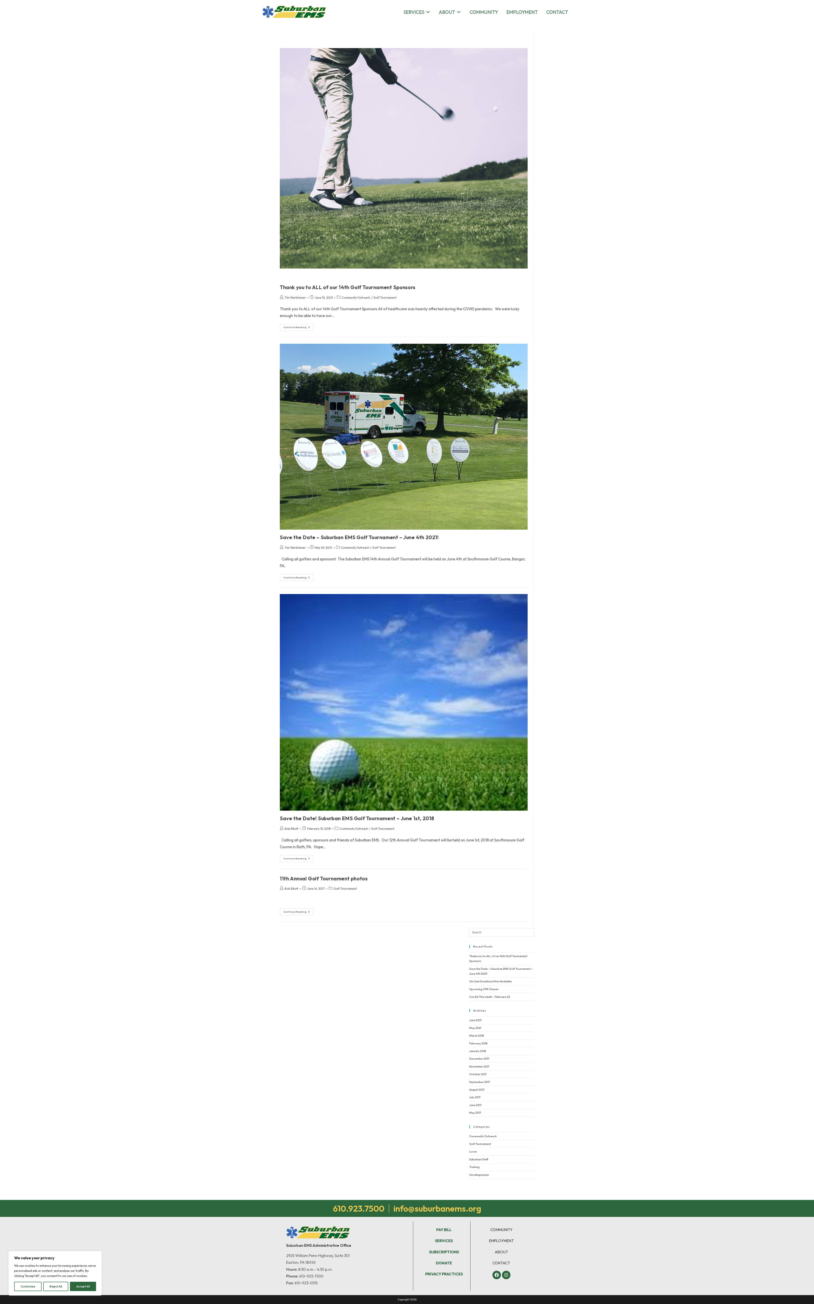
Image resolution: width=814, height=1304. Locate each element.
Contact (557, 12)
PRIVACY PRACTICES (444, 1274)
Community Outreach (356, 297)
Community (484, 12)
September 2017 (479, 1082)
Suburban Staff (478, 1159)
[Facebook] (496, 1275)
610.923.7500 (359, 1208)
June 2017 (475, 1105)
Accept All (83, 1286)
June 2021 (475, 1020)
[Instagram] (506, 1275)
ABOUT (501, 1252)
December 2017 (479, 1058)
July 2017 (475, 1097)
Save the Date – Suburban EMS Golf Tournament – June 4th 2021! (359, 537)
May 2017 (475, 1112)
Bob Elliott (291, 829)
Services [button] (413, 12)
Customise (28, 1286)
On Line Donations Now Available (490, 981)
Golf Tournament (384, 297)
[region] (55, 1273)
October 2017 (478, 1074)
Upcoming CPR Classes (484, 989)
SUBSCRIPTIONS (444, 1252)
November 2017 (479, 1066)
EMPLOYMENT (501, 1240)
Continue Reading (298, 326)
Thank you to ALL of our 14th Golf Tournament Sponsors (347, 287)
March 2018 (476, 1035)
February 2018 (478, 1043)
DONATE (444, 1263)
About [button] (447, 12)
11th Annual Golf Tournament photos (324, 878)
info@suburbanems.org (437, 1208)
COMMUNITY (501, 1229)
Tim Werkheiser (295, 297)
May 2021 (475, 1028)
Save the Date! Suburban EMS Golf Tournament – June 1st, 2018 (357, 818)
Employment (522, 12)
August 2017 (477, 1089)
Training (474, 1167)
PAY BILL (444, 1229)
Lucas (473, 1151)
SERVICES (444, 1240)
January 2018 (477, 1051)
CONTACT (501, 1263)
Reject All (56, 1286)
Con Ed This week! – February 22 (489, 996)
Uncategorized (479, 1174)
